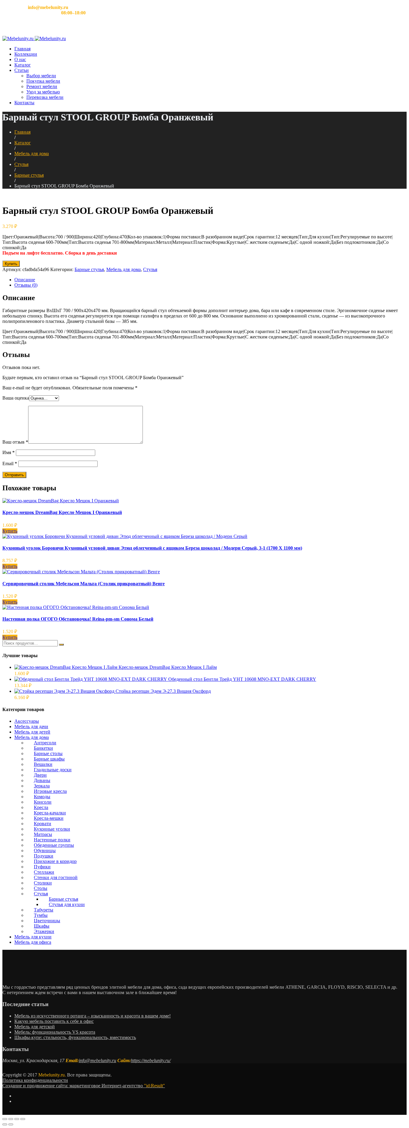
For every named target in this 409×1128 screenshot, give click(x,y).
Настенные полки (52, 839)
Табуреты (43, 909)
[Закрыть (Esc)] (4, 1119)
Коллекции (25, 54)
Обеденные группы (54, 845)
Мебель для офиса (32, 942)
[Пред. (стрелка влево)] (4, 1124)
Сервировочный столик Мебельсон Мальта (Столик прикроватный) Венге (83, 583)
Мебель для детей (32, 731)
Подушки (43, 855)
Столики (43, 882)
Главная (22, 48)
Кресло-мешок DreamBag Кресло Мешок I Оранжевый (62, 512)
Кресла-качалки (50, 812)
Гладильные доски (53, 769)
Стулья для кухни (67, 904)
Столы (40, 888)
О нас (20, 59)
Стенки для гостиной (56, 877)
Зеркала (42, 785)
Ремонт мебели (41, 86)
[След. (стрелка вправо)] (10, 1124)
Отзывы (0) (25, 285)
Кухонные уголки (52, 828)
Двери (40, 775)
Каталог (22, 64)
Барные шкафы (49, 758)
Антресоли (45, 742)
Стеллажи (44, 872)
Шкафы (41, 926)
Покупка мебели (43, 81)
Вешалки (43, 764)
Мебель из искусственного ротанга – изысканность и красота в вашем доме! (92, 1015)
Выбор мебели (41, 75)
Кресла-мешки (48, 818)
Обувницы (45, 850)
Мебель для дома (31, 153)
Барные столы (48, 753)
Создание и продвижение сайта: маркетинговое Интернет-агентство (83, 1085)
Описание (24, 279)
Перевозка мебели (44, 97)
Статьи (21, 70)
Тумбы (41, 915)
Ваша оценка (15, 397)
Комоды (42, 796)
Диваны (42, 780)
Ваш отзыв (15, 441)
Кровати (42, 823)
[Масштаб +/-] (22, 1119)
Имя (8, 452)
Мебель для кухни (32, 936)
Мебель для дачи (31, 726)
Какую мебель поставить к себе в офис (54, 1021)
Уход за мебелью (43, 91)
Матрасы (43, 834)
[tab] (210, 279)
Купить (11, 263)
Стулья (21, 164)
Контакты (24, 102)
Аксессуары (26, 721)
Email (9, 463)
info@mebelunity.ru (97, 1060)
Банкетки (43, 748)
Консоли (42, 802)
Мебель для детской (34, 1026)
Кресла (41, 807)
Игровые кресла (50, 791)
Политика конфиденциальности (35, 1080)
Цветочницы (47, 920)
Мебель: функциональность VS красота (54, 1032)
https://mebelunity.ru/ (151, 1060)
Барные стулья (29, 175)
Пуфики (42, 866)
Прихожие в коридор (55, 861)
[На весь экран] (16, 1119)
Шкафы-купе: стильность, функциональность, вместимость (75, 1037)
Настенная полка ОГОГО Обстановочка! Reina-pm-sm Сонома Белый (77, 619)
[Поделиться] (10, 1119)
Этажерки (44, 931)
